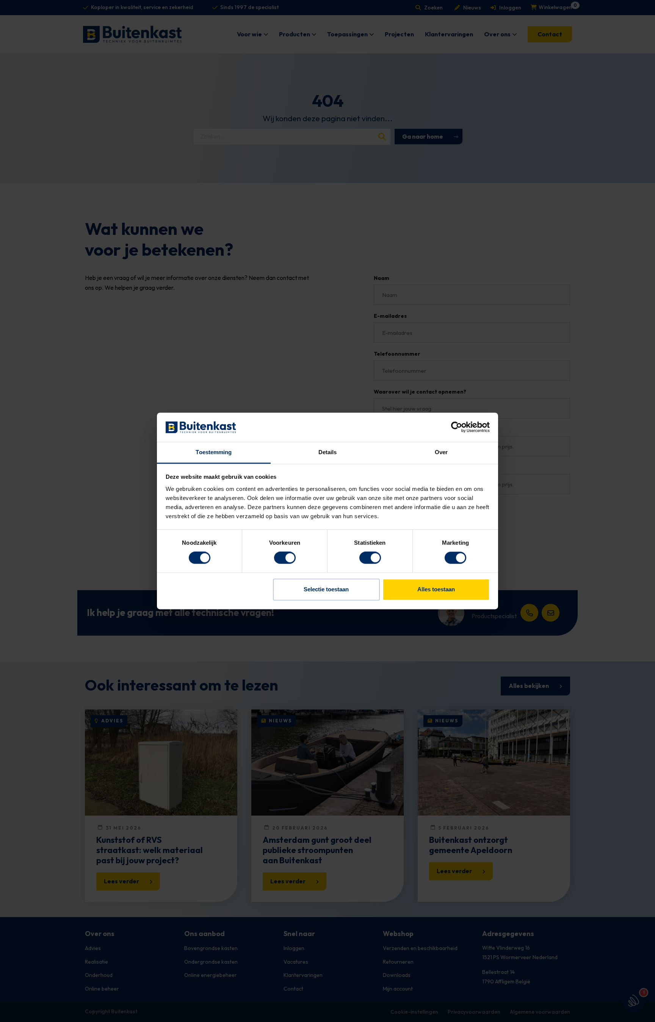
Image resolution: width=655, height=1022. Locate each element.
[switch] (285, 558)
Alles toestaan (436, 589)
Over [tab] (441, 452)
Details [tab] (327, 452)
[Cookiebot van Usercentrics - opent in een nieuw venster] (456, 427)
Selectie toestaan (326, 589)
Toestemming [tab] (214, 452)
